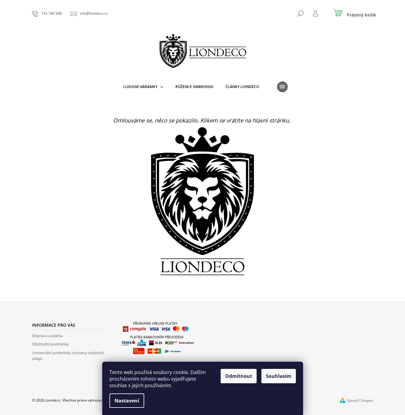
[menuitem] (143, 86)
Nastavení (127, 400)
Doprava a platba (47, 335)
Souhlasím (278, 376)
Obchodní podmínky (50, 344)
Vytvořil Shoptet (360, 400)
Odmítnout (238, 376)
